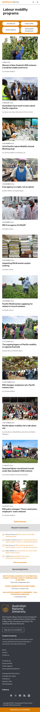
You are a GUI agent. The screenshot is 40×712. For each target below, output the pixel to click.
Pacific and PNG (7, 663)
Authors (4, 652)
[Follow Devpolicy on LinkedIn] (11, 696)
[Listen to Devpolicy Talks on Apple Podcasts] (29, 696)
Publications (6, 679)
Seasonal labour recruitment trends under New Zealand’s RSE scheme (18, 469)
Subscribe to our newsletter (20, 710)
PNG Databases (7, 684)
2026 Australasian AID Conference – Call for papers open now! (20, 593)
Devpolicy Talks (7, 681)
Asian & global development (29, 30)
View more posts (20, 521)
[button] (33, 2)
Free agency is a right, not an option (18, 187)
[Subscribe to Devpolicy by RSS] (24, 696)
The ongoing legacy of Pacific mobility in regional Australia (19, 345)
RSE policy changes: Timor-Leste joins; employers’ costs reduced (19, 510)
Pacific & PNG (29, 23)
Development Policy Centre (10, 673)
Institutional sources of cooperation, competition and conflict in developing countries (20, 578)
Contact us (5, 655)
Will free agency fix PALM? (14, 225)
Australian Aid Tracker (9, 676)
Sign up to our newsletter (13, 630)
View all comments (20, 562)
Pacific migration (11, 30)
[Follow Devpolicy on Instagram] (15, 696)
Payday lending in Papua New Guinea (20, 586)
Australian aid (11, 23)
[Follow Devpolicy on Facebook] (20, 696)
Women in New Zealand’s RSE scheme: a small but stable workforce (19, 66)
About (4, 650)
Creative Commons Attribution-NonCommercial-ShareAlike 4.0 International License (17, 642)
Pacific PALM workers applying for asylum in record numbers (17, 305)
